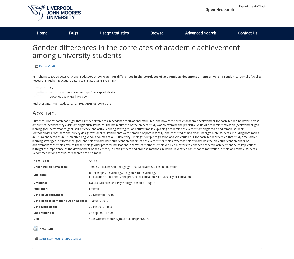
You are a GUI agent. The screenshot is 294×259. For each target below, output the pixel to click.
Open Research (219, 9)
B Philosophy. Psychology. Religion (111, 173)
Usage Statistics (114, 33)
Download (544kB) (62, 96)
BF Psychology (146, 173)
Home (42, 33)
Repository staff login (253, 6)
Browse (157, 33)
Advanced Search (200, 33)
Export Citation (48, 66)
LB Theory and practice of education (131, 177)
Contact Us (247, 33)
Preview (82, 96)
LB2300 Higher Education (174, 177)
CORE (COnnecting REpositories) (59, 238)
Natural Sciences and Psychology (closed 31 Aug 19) (123, 183)
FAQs (73, 33)
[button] (35, 229)
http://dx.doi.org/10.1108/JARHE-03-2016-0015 (81, 103)
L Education (96, 177)
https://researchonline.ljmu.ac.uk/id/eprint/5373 (119, 219)
